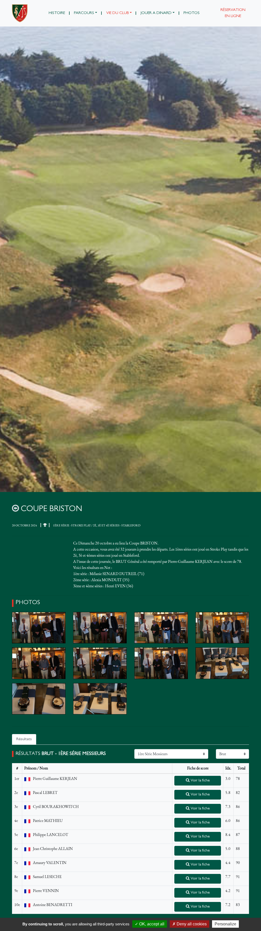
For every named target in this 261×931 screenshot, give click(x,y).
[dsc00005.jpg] (39, 663)
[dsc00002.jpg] (100, 627)
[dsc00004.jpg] (222, 627)
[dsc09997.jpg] (222, 663)
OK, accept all (151, 924)
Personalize (225, 924)
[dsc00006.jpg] (100, 663)
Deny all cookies (191, 924)
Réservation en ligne (232, 13)
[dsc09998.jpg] (39, 698)
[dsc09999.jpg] (100, 698)
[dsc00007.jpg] (161, 663)
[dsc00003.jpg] (161, 627)
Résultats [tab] (24, 739)
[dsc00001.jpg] (39, 627)
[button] (86, 13)
